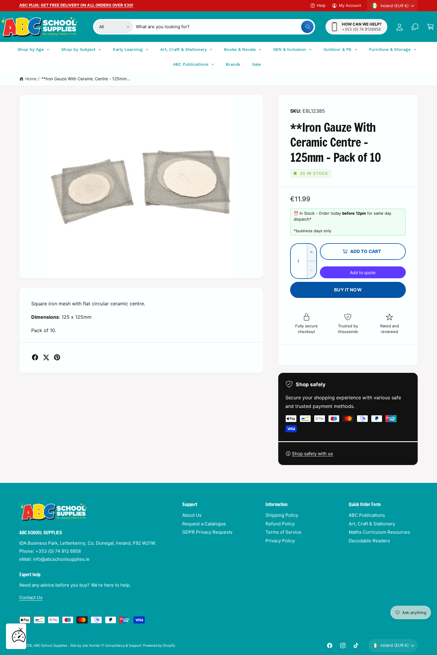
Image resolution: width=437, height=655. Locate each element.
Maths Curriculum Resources (379, 532)
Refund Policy (280, 524)
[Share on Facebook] (35, 357)
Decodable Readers (369, 541)
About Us (192, 515)
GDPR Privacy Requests (207, 532)
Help (321, 5)
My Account (350, 5)
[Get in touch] (415, 26)
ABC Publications (367, 515)
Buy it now (348, 290)
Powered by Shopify (159, 645)
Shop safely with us (312, 453)
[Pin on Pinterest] (57, 357)
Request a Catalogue (204, 524)
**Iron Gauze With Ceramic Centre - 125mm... (85, 78)
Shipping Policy (281, 515)
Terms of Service (283, 532)
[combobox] (224, 26)
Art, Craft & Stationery (372, 524)
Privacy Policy (280, 541)
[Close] (20, 630)
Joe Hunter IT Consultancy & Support (112, 645)
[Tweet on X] (46, 357)
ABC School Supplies (51, 645)
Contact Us (31, 597)
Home (31, 78)
